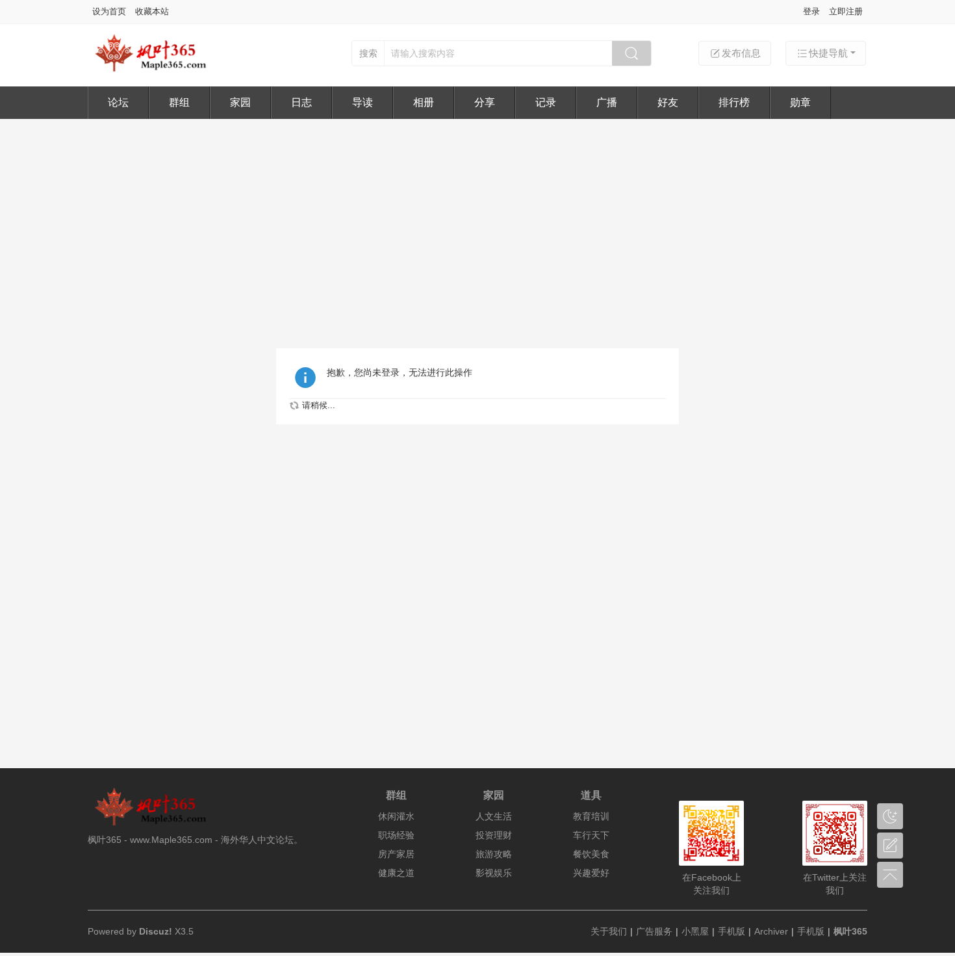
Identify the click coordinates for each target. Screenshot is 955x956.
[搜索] (631, 53)
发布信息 (741, 52)
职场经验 (396, 835)
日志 (301, 102)
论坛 (118, 102)
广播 (606, 102)
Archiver (771, 931)
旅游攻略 (494, 854)
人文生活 (494, 816)
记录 (545, 102)
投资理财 (494, 835)
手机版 (731, 931)
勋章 (800, 102)
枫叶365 (850, 931)
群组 (179, 102)
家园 (240, 102)
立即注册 (846, 11)
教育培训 (591, 816)
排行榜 (734, 102)
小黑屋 (695, 931)
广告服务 (654, 931)
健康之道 (396, 873)
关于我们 (609, 931)
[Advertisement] (477, 216)
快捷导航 (828, 52)
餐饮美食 (591, 854)
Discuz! (155, 931)
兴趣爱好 (591, 873)
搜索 (368, 53)
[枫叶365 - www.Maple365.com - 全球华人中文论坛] (156, 70)
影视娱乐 (494, 873)
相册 (423, 102)
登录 (811, 11)
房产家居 (396, 854)
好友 (667, 102)
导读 (362, 102)
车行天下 (591, 835)
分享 (484, 102)
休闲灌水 (396, 816)
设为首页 (109, 11)
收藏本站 (152, 11)
